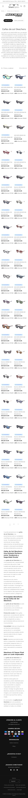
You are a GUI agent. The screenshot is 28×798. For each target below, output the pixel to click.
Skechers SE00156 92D (19, 511)
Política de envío (11, 789)
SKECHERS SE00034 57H (20, 262)
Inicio (2, 11)
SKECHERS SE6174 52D (19, 337)
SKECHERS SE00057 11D (20, 162)
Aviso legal (19, 789)
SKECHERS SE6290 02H (7, 337)
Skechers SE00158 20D (19, 461)
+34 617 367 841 (14, 722)
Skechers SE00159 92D (6, 461)
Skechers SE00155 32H (19, 362)
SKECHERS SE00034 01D (7, 287)
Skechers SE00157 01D (19, 486)
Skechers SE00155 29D (6, 411)
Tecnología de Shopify (17, 793)
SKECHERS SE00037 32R (20, 212)
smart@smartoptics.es (14, 724)
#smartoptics (11, 767)
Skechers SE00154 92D (19, 411)
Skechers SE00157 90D (6, 187)
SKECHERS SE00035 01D (7, 262)
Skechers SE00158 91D (6, 486)
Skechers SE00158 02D (19, 187)
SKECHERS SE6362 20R (6, 137)
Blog (14, 746)
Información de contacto (9, 787)
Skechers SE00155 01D (6, 386)
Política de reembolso (20, 785)
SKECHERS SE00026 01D (20, 112)
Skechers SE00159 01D (19, 436)
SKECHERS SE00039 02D (7, 237)
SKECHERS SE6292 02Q (6, 87)
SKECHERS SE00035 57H (20, 237)
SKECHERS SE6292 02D (20, 135)
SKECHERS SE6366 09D (6, 312)
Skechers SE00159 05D (6, 436)
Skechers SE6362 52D (6, 362)
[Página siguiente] (18, 524)
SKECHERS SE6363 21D (19, 287)
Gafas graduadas (18, 20)
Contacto (14, 757)
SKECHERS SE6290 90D (20, 87)
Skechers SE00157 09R (6, 511)
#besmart (17, 767)
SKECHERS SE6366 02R (19, 312)
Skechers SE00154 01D (6, 212)
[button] (3, 6)
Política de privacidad (9, 785)
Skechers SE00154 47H (19, 386)
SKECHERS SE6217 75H (6, 162)
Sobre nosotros (14, 742)
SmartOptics (9, 793)
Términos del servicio (21, 787)
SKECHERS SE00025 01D (7, 112)
